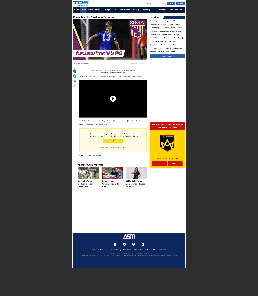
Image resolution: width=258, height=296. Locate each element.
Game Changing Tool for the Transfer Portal (166, 28)
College (107, 10)
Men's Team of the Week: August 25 (163, 45)
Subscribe (179, 10)
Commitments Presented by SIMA (96, 125)
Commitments (124, 10)
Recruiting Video (149, 10)
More (171, 10)
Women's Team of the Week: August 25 (164, 52)
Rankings (135, 10)
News (84, 10)
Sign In (171, 4)
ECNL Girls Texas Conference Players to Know (135, 183)
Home (76, 10)
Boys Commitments (90, 76)
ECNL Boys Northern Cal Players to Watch (165, 48)
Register (180, 4)
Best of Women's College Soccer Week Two (86, 183)
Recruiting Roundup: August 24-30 (162, 21)
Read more (167, 56)
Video (90, 10)
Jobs (141, 250)
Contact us (148, 250)
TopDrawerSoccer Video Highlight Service (165, 24)
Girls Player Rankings (135, 76)
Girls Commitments (120, 76)
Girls (175, 164)
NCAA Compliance (159, 250)
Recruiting (162, 10)
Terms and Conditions (107, 250)
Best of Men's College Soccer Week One (164, 31)
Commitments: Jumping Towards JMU (110, 183)
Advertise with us (133, 250)
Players (98, 10)
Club (114, 10)
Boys (159, 164)
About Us (95, 250)
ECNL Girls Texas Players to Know (162, 41)
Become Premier (113, 141)
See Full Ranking (167, 158)
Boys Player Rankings (106, 76)
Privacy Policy (121, 250)
